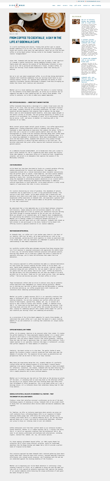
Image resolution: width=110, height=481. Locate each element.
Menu (54, 5)
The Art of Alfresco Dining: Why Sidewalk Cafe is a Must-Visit (88, 21)
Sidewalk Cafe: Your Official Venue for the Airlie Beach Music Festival (88, 80)
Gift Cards (77, 5)
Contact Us (86, 5)
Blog (71, 5)
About (59, 5)
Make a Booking (96, 5)
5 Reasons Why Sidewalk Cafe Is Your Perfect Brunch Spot (89, 60)
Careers (65, 5)
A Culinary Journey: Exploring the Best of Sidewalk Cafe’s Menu (88, 41)
